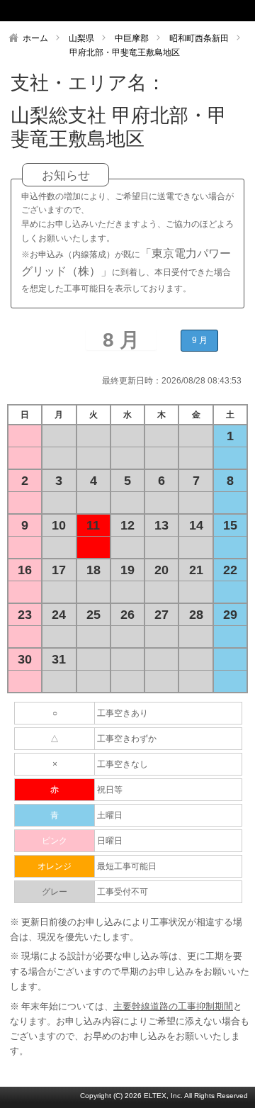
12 (127, 525)
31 (59, 659)
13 (161, 525)
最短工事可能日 (127, 866)
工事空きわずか (127, 739)
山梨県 (81, 38)
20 (161, 570)
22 (230, 570)
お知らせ (66, 175)
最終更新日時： (132, 381)
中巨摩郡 (132, 38)
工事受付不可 (122, 892)
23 (25, 615)
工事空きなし (122, 764)
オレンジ (55, 866)
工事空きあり (122, 713)
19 (127, 570)
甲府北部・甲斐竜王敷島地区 (124, 52)
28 (196, 615)
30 (25, 659)
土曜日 (110, 815)
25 (93, 615)
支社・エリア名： (88, 83)
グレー (54, 892)
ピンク (54, 841)
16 (25, 570)
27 (161, 615)
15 (230, 525)
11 (93, 525)
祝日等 (110, 790)
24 (59, 615)
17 (59, 570)
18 (93, 570)
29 (230, 615)
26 (127, 615)
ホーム (35, 38)
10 (59, 525)
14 (196, 525)
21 (196, 570)
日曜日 (110, 841)
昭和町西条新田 (199, 38)
